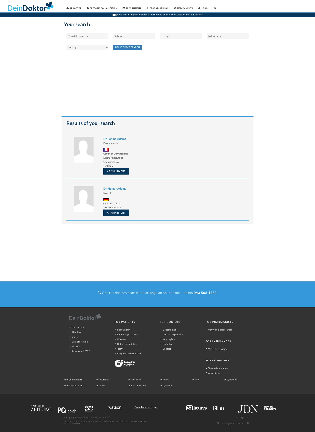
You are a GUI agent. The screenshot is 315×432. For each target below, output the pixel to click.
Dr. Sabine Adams (114, 139)
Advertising (214, 373)
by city (195, 379)
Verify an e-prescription (220, 329)
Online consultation (127, 344)
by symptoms (230, 379)
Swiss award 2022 (81, 351)
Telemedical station (218, 368)
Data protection (80, 341)
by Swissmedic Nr (137, 385)
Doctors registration (173, 334)
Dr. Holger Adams (114, 188)
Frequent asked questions (130, 353)
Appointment (116, 171)
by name (164, 379)
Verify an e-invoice (217, 348)
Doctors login (170, 329)
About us (76, 332)
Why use (121, 339)
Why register (169, 339)
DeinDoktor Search (127, 47)
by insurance (102, 379)
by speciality (134, 379)
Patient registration (127, 334)
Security (76, 346)
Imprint (75, 336)
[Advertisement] (157, 85)
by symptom (166, 385)
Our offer (167, 344)
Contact (167, 348)
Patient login (123, 329)
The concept (78, 327)
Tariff (120, 348)
